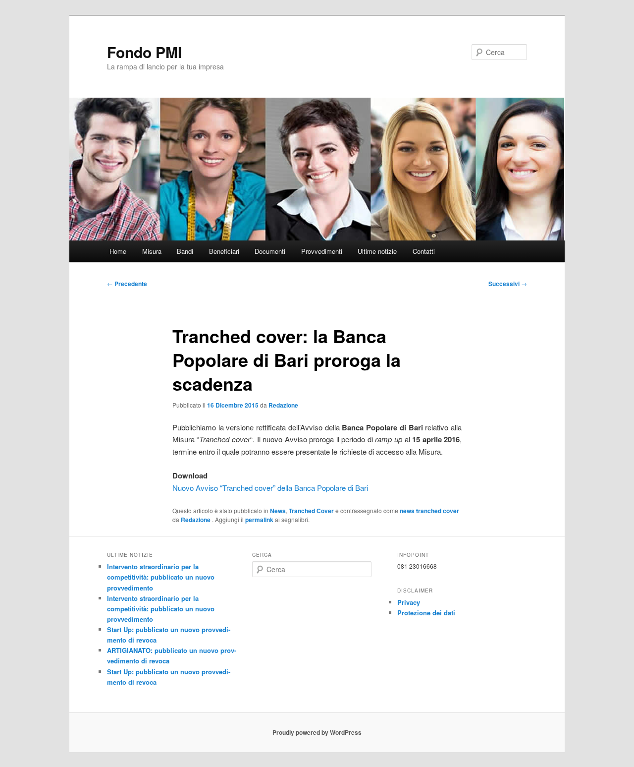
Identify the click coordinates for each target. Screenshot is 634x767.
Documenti (270, 251)
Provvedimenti (321, 251)
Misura (151, 251)
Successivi (507, 283)
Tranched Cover (311, 510)
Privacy (408, 602)
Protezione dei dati (426, 612)
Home (117, 251)
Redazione (283, 405)
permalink (259, 519)
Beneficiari (224, 251)
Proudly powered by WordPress (317, 732)
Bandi (185, 251)
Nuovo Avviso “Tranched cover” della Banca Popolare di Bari (270, 487)
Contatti (424, 251)
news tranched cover (429, 510)
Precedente (127, 283)
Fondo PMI (144, 51)
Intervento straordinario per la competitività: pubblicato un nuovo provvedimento (160, 577)
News (278, 510)
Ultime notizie (377, 251)
